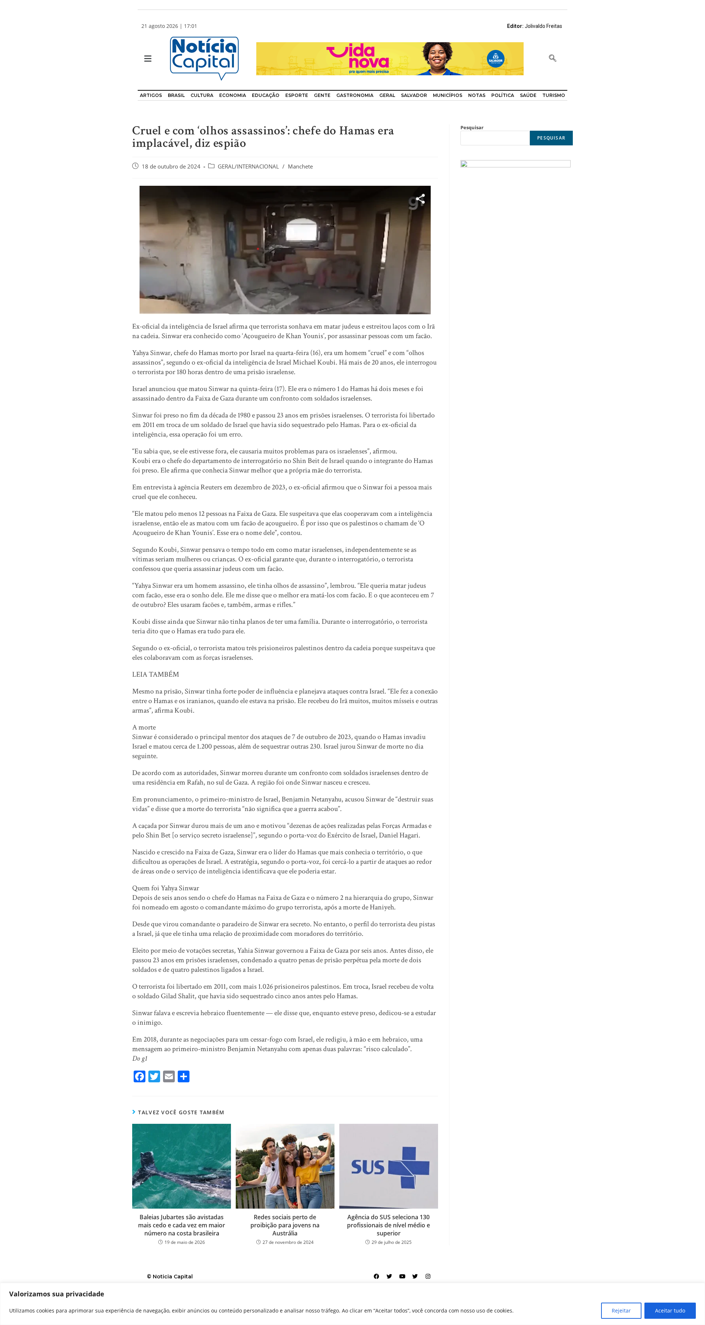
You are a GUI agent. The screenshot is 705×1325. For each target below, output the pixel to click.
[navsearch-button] (552, 58)
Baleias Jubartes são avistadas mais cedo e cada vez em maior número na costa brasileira (181, 1225)
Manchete (300, 166)
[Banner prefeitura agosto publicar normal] (390, 58)
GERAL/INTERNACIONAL (248, 166)
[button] (147, 59)
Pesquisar (472, 127)
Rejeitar (621, 1310)
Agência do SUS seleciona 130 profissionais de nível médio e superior (388, 1225)
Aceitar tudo (670, 1310)
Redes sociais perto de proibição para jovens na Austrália (284, 1225)
